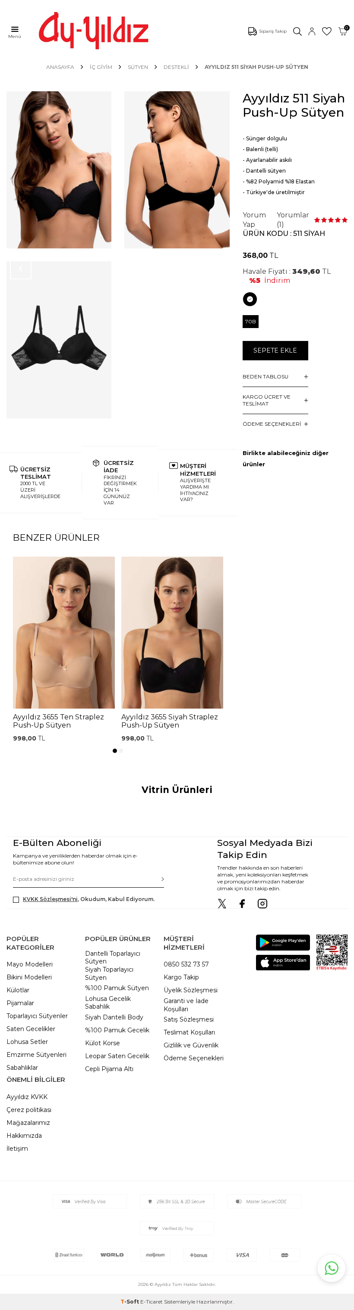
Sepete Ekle (275, 350)
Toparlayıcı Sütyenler (37, 1016)
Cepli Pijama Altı (109, 1069)
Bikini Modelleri (29, 977)
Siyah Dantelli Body (114, 1017)
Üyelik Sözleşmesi (191, 990)
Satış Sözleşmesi (189, 1019)
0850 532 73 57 (186, 964)
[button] (115, 751)
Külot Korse (102, 1043)
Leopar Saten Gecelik (117, 1056)
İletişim (17, 1148)
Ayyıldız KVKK (26, 1097)
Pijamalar (20, 1003)
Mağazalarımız (28, 1123)
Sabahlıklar (22, 1068)
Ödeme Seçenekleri (194, 1058)
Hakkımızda (24, 1136)
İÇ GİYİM (101, 67)
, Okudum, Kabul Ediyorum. (89, 899)
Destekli (176, 67)
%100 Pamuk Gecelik (117, 1030)
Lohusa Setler (27, 1042)
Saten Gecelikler (30, 1029)
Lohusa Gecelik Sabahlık (108, 1003)
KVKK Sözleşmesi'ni (50, 899)
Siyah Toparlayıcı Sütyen (109, 974)
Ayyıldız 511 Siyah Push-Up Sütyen (256, 67)
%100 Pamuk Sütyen (117, 988)
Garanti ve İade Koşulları (186, 1005)
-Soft (130, 1301)
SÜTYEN (138, 67)
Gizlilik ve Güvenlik (191, 1045)
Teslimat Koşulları (189, 1032)
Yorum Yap (254, 219)
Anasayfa (60, 67)
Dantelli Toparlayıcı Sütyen (112, 958)
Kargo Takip (181, 977)
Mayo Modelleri (29, 964)
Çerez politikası (28, 1110)
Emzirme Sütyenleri (36, 1055)
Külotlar (17, 990)
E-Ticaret (151, 1301)
